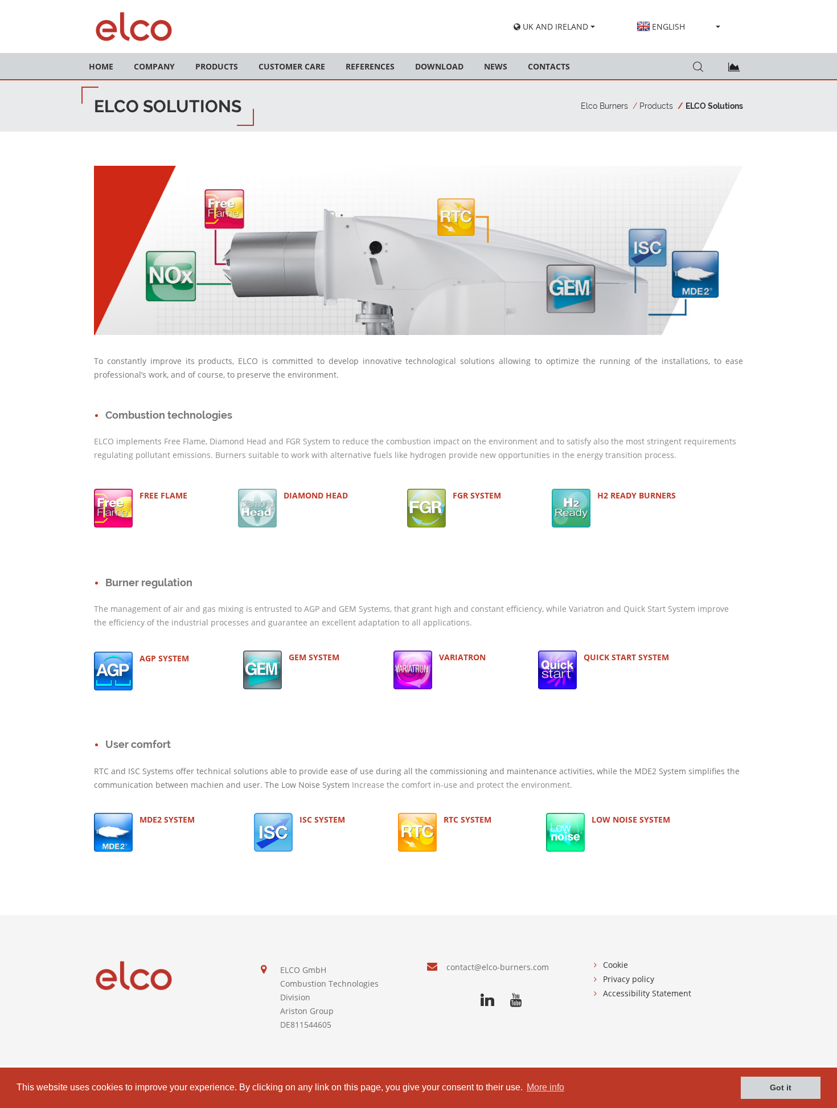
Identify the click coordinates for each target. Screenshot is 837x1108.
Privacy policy (628, 979)
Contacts (549, 66)
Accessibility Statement (647, 993)
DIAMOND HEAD (316, 495)
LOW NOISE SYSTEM (631, 819)
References (370, 66)
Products (216, 66)
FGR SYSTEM (477, 495)
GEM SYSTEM (314, 657)
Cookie (615, 964)
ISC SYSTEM (322, 819)
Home (101, 66)
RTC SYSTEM (467, 819)
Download (439, 66)
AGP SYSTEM (164, 658)
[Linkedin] (487, 1000)
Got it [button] (780, 1087)
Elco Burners (604, 106)
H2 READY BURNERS (636, 495)
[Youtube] (516, 1000)
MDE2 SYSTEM (167, 819)
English (668, 26)
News (495, 66)
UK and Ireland (554, 26)
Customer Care (292, 66)
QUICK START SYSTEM (626, 657)
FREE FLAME (163, 495)
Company (154, 66)
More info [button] (545, 1087)
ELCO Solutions (714, 106)
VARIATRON (462, 657)
